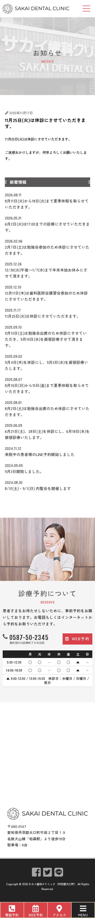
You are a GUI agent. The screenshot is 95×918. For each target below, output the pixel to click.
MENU (83, 914)
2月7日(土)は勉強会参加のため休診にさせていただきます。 (47, 247)
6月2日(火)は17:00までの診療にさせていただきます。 (47, 224)
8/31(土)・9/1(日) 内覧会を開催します (38, 485)
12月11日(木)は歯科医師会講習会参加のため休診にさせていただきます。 (46, 293)
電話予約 (12, 914)
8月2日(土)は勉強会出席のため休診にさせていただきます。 (47, 408)
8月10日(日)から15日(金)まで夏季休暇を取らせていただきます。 (47, 385)
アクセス (59, 914)
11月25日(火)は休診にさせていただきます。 (42, 313)
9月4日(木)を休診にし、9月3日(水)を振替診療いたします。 (46, 362)
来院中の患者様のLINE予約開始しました (40, 451)
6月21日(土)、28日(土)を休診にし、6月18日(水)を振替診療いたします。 (47, 431)
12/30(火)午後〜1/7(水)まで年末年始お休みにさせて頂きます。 (46, 270)
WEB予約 (35, 914)
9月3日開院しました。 (24, 468)
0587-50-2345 (29, 637)
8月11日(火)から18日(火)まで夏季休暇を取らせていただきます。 (47, 201)
